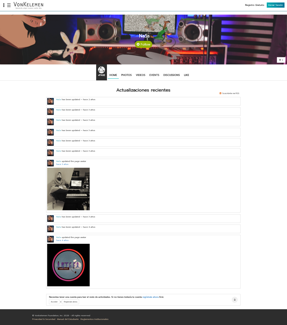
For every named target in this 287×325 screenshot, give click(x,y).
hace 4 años (62, 240)
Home (113, 75)
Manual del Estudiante (68, 319)
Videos (140, 75)
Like (186, 75)
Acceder (54, 302)
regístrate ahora (151, 297)
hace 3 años (62, 164)
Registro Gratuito (254, 5)
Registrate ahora (70, 302)
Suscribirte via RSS (230, 93)
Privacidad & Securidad (43, 319)
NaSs (58, 99)
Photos (126, 75)
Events (154, 75)
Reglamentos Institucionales (94, 319)
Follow (145, 44)
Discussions (171, 75)
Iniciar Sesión (275, 5)
